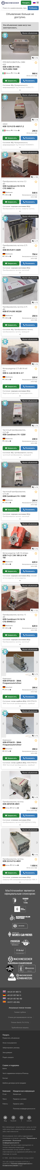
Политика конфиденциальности (21, 1164)
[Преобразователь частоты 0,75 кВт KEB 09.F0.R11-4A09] (20, 229)
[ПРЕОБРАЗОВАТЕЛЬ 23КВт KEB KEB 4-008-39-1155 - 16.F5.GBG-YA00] (20, 46)
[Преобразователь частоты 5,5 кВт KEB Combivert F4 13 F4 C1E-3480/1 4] (20, 165)
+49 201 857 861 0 (14, 995)
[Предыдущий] (3, 45)
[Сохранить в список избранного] (35, 62)
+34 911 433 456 (13, 1002)
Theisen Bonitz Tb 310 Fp (20, 1022)
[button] (38, 3)
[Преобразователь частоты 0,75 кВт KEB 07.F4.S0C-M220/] (20, 290)
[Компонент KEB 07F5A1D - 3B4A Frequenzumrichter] (20, 662)
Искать (34, 8)
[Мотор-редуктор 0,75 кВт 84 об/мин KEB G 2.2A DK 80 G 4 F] (20, 352)
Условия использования (10, 1165)
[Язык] (34, 3)
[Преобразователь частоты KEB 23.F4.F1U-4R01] (20, 842)
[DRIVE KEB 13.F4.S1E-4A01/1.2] (20, 108)
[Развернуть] (20, 90)
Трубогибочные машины (20, 1028)
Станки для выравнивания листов (20, 1017)
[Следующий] (37, 45)
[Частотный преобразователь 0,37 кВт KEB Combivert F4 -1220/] (20, 413)
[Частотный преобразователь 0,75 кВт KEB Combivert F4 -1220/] (20, 475)
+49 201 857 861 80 (14, 999)
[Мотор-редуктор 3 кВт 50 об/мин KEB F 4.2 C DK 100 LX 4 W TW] (20, 536)
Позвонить (30, 81)
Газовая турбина (20, 1012)
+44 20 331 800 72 (14, 992)
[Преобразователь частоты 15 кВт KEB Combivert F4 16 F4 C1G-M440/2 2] (20, 598)
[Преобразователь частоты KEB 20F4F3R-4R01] (20, 785)
